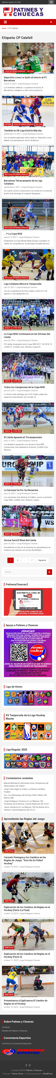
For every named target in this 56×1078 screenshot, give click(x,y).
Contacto (6, 1027)
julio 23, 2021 (9, 287)
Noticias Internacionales (16, 174)
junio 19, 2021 (9, 441)
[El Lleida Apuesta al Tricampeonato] (28, 418)
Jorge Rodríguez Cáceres (27, 84)
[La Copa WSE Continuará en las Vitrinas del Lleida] (28, 315)
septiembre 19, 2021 (12, 134)
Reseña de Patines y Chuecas (14, 1031)
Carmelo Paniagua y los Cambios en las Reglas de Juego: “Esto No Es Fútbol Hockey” (25, 860)
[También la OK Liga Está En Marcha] (28, 111)
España (8, 124)
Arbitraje (9, 851)
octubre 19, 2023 (11, 867)
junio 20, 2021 (9, 340)
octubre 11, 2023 (11, 960)
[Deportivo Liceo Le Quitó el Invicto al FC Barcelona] (28, 58)
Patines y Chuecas (34, 1070)
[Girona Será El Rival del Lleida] (28, 521)
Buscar (49, 572)
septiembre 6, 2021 (12, 187)
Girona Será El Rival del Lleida (20, 540)
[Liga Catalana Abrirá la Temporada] (28, 265)
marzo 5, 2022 (10, 84)
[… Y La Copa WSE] (28, 214)
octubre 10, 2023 (11, 1007)
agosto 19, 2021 (10, 237)
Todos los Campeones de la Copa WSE (24, 387)
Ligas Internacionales (15, 71)
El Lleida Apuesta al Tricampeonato (23, 437)
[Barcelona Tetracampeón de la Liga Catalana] (28, 161)
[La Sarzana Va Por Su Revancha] (28, 471)
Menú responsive (51, 2)
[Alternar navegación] (5, 22)
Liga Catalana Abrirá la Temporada (22, 283)
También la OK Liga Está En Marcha (23, 130)
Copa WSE (17, 328)
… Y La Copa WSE (13, 233)
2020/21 (8, 328)
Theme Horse (17, 1074)
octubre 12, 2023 (11, 913)
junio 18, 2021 (9, 544)
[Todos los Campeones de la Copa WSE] (28, 368)
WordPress (47, 1074)
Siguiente (42, 560)
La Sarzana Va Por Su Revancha (21, 490)
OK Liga (30, 71)
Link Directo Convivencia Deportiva (16, 1043)
